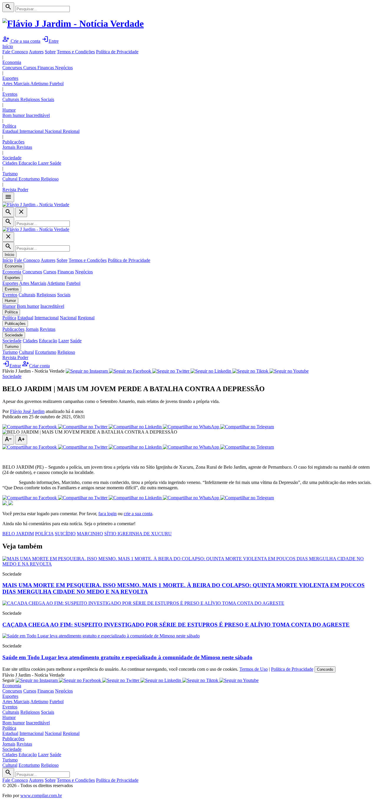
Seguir (8, 680)
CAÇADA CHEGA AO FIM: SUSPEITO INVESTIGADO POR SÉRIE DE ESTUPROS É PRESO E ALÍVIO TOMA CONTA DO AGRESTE (176, 625)
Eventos (9, 94)
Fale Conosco (15, 51)
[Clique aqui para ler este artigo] (188, 563)
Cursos (30, 67)
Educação (28, 163)
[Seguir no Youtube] (289, 371)
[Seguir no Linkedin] (211, 371)
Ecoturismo (30, 178)
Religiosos (30, 99)
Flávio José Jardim (27, 411)
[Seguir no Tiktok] (250, 371)
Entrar (11, 365)
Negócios (64, 67)
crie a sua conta (138, 513)
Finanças (46, 67)
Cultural (10, 178)
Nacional (54, 131)
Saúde (55, 163)
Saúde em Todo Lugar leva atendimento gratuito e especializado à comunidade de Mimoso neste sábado (127, 657)
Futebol (56, 83)
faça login (107, 513)
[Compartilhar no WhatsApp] (191, 426)
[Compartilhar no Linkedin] (136, 426)
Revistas (24, 147)
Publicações (13, 141)
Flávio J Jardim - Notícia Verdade (33, 371)
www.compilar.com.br (41, 795)
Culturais (11, 99)
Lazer (44, 163)
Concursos (12, 67)
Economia (11, 62)
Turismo (10, 173)
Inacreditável (38, 115)
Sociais (47, 99)
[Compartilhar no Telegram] (247, 426)
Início (7, 46)
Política (9, 125)
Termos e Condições (76, 51)
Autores (36, 51)
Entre (50, 41)
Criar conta (36, 365)
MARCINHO (90, 533)
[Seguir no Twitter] (171, 371)
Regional (71, 131)
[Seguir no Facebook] (130, 371)
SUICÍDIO (65, 533)
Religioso (50, 178)
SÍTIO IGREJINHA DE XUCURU (138, 533)
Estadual (10, 131)
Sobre (50, 51)
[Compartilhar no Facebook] (30, 426)
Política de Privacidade (117, 51)
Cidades (10, 163)
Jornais (9, 147)
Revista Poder (15, 189)
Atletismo (39, 83)
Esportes (10, 78)
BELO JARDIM (18, 533)
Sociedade (12, 157)
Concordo (325, 669)
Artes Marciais (16, 83)
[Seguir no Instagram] (87, 371)
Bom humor (14, 115)
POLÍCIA (44, 533)
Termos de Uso (253, 669)
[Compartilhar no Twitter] (83, 426)
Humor (9, 110)
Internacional (32, 131)
